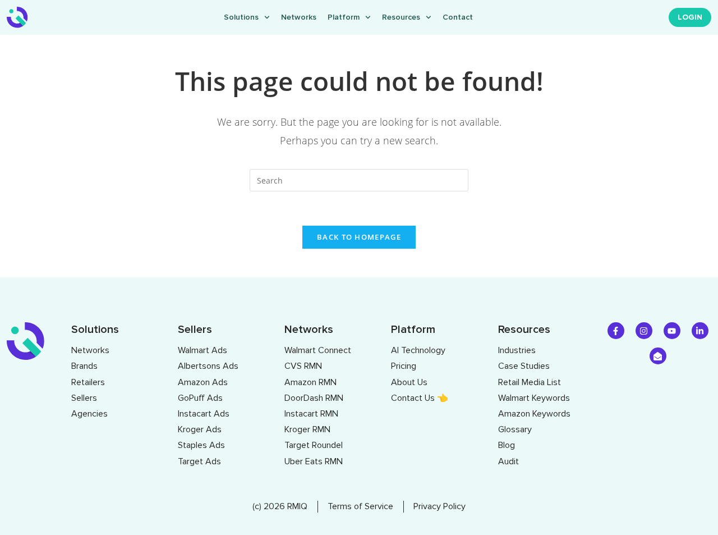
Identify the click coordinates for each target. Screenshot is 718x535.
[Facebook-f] (615, 330)
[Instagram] (644, 330)
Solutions (241, 17)
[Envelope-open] (658, 355)
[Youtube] (672, 330)
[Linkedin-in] (700, 330)
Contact (458, 17)
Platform (344, 17)
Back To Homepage (359, 237)
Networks (298, 17)
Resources (401, 17)
